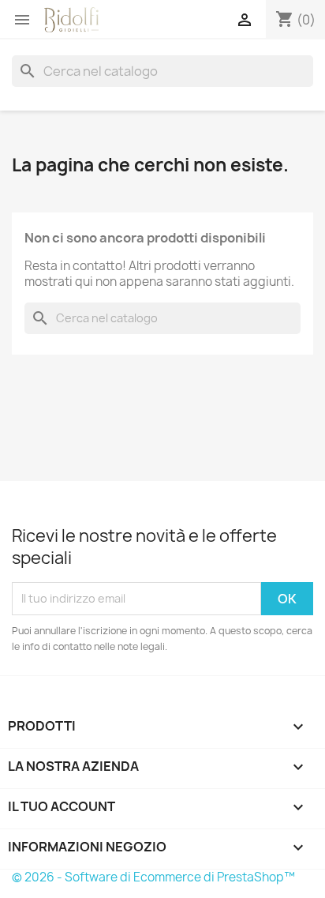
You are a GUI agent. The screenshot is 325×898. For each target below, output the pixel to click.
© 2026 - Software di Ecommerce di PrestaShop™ (153, 877)
